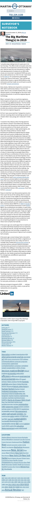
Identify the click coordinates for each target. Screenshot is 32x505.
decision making (9, 370)
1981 (12, 482)
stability (17, 416)
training (26, 423)
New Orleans (10, 453)
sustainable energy (9, 424)
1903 (9, 478)
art (3, 359)
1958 (15, 480)
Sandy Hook (17, 464)
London (19, 445)
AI (10, 44)
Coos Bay (22, 439)
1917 (15, 478)
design (21, 370)
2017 (6, 487)
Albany (8, 437)
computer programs (20, 362)
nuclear (15, 404)
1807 (3, 478)
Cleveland (16, 439)
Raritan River (23, 462)
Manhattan (18, 447)
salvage (13, 414)
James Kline (5, 335)
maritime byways (19, 398)
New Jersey (17, 450)
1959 (19, 480)
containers (17, 366)
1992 (22, 482)
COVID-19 (19, 368)
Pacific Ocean (18, 460)
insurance (5, 393)
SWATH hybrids (25, 204)
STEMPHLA (24, 416)
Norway (19, 458)
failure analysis (12, 382)
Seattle (4, 467)
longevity (5, 396)
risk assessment (21, 411)
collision (25, 359)
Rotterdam (9, 464)
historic (4, 386)
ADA (26, 354)
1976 (6, 482)
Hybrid (24, 44)
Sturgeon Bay (11, 467)
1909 (12, 478)
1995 (3, 485)
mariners (5, 398)
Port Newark (15, 462)
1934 (24, 478)
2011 (10, 484)
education (20, 373)
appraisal (27, 357)
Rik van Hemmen (7, 342)
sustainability (20, 418)
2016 (3, 487)
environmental (8, 379)
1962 (22, 480)
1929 (18, 478)
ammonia (21, 188)
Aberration (6, 354)
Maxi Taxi (4, 402)
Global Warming (22, 384)
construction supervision (10, 364)
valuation (20, 426)
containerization (8, 366)
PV (15, 409)
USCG (7, 426)
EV (20, 379)
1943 (3, 480)
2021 (21, 487)
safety (4, 414)
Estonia (27, 439)
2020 (17, 487)
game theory (12, 384)
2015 (27, 484)
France (4, 442)
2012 (14, 484)
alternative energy (9, 357)
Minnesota (26, 447)
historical (10, 386)
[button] (17, 18)
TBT (22, 490)
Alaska (4, 437)
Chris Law (4, 327)
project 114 (10, 409)
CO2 (21, 359)
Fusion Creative (26, 500)
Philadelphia (6, 462)
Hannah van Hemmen (8, 333)
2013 (18, 484)
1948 (9, 480)
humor (17, 389)
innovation (13, 391)
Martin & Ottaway (14, 400)
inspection (21, 391)
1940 (28, 478)
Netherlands (6, 450)
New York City (15, 455)
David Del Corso (6, 329)
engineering (25, 376)
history (26, 386)
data (23, 368)
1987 (15, 482)
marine (11, 396)
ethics (17, 379)
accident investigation (17, 354)
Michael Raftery (6, 340)
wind (21, 428)
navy (11, 404)
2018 (10, 487)
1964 (28, 480)
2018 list (6, 76)
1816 (6, 478)
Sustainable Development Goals (12, 421)
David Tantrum (6, 331)
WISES (28, 205)
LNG (23, 394)
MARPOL (4, 400)
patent (21, 407)
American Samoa (17, 437)
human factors (8, 389)
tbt (17, 423)
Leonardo (14, 445)
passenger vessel (12, 406)
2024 (27, 487)
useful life (13, 426)
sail (8, 413)
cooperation (11, 368)
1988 (19, 482)
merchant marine (13, 402)
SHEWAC (20, 414)
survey (11, 419)
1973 (3, 482)
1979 (9, 482)
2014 (22, 484)
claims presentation (13, 359)
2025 (3, 490)
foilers (2, 205)
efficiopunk (15, 376)
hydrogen (8, 190)
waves (17, 428)
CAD (5, 359)
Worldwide (8, 469)
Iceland (9, 445)
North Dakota (12, 458)
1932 (21, 478)
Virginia (18, 467)
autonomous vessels (22, 242)
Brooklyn (10, 439)
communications (8, 361)
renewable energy (8, 411)
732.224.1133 (16, 14)
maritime (11, 398)
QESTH (18, 409)
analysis (20, 357)
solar (12, 416)
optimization (23, 404)
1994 (28, 482)
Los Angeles (10, 447)
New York (19, 453)
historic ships (18, 386)
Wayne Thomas (6, 345)
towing (21, 424)
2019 (7, 44)
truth (3, 426)
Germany (9, 442)
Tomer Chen (5, 344)
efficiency (6, 376)
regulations (25, 409)
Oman (24, 458)
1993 (25, 482)
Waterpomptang (8, 428)
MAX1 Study (25, 400)
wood (25, 428)
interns (11, 393)
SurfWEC (5, 419)
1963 (25, 480)
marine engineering (21, 396)
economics (12, 373)
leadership (18, 393)
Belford (4, 439)
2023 (24, 487)
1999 (6, 484)
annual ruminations (13, 84)
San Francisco (26, 464)
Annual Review (16, 44)
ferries (19, 382)
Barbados (25, 437)
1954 (12, 480)
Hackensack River (17, 442)
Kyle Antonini (6, 336)
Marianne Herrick (7, 338)
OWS (3, 406)
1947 (6, 480)
